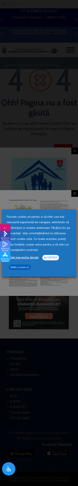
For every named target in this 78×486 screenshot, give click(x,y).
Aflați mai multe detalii (23, 258)
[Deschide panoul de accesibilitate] (8, 469)
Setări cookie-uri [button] (19, 267)
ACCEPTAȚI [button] (50, 257)
